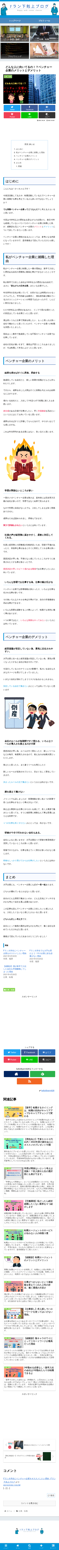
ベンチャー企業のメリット (26, 156)
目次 (26, 144)
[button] (53, 753)
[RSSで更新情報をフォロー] (29, 1081)
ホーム (16, 1537)
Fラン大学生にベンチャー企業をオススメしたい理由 (14, 952)
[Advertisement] (29, 130)
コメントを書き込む (29, 1503)
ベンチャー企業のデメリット (27, 159)
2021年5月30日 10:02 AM (11, 1485)
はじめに (19, 149)
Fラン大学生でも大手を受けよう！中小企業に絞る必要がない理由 (41, 953)
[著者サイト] (16, 1074)
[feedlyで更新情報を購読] (42, 1074)
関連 (20, 166)
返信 (52, 1495)
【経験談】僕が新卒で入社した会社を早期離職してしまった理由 (14, 969)
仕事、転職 (10, 990)
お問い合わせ (43, 1541)
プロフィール (43, 1537)
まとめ (18, 162)
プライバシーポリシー (16, 1541)
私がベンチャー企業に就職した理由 (30, 152)
